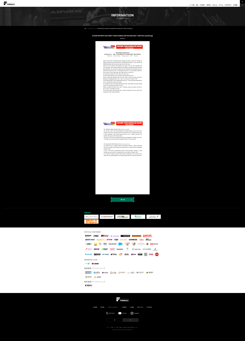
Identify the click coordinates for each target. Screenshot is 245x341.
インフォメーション (91, 28)
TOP (85, 28)
